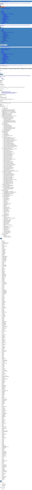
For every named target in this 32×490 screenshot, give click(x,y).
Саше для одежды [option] (4, 189)
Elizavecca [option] (3, 308)
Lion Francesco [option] (4, 370)
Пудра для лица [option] (6, 209)
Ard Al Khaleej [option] (4, 259)
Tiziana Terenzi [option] (4, 454)
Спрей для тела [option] (6, 211)
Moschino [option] (3, 394)
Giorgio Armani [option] (4, 328)
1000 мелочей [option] (4, 234)
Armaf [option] (3, 261)
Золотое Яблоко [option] (4, 476)
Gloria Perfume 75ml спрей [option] (7, 129)
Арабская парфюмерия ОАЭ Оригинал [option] (8, 117)
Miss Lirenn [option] (3, 386)
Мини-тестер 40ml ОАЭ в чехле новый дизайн (17, 65)
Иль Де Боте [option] (4, 477)
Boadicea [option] (3, 272)
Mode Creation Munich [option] (5, 390)
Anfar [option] (3, 255)
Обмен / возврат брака (6, 16)
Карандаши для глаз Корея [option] (7, 219)
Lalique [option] (3, 364)
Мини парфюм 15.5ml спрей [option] (8, 180)
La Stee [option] (3, 362)
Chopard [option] (3, 289)
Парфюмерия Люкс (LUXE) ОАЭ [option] (7, 113)
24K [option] (2, 240)
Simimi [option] (3, 440)
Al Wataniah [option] (3, 252)
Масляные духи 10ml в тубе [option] (8, 176)
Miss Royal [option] (3, 388)
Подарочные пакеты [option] (7, 236)
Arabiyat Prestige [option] (4, 258)
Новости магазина (5, 36)
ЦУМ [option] (3, 479)
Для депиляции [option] (6, 199)
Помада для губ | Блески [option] (7, 208)
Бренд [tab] (2, 78)
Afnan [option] (3, 245)
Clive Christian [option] (4, 293)
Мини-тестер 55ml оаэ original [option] (8, 142)
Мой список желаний (4, 1)
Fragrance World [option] (4, 321)
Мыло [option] (5, 206)
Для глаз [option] (5, 216)
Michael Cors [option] (4, 385)
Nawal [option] (3, 401)
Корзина (4, 21)
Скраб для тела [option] (6, 228)
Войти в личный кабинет (6, 19)
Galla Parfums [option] (4, 324)
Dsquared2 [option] (3, 302)
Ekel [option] (2, 305)
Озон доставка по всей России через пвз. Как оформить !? (9, 92)
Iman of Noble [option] (4, 342)
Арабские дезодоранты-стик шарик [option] (9, 187)
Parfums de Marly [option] (4, 413)
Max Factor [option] (3, 381)
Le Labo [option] (3, 369)
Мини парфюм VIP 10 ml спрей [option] (8, 175)
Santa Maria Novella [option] (4, 431)
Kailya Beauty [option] (4, 351)
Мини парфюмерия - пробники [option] (7, 171)
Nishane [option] (3, 403)
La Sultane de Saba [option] (4, 363)
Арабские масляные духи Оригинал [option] (7, 116)
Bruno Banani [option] (4, 277)
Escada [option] (3, 311)
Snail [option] (3, 443)
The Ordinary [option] (4, 451)
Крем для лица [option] (6, 202)
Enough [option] (3, 310)
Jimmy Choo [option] (4, 346)
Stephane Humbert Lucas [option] (5, 446)
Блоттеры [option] (5, 235)
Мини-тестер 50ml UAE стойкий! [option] (8, 141)
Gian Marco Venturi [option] (4, 326)
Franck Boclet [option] (4, 322)
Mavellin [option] (3, 380)
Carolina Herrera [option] (4, 283)
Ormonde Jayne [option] (4, 410)
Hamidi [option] (3, 335)
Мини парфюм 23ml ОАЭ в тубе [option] (8, 183)
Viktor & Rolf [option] (4, 465)
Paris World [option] (3, 414)
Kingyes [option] (3, 357)
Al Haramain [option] (4, 249)
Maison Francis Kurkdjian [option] (5, 376)
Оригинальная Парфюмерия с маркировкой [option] (8, 110)
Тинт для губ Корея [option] (6, 230)
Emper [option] (3, 309)
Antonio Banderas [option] (4, 256)
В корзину (1, 74)
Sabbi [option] (3, 429)
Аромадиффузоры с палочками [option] (8, 191)
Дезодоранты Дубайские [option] (6, 186)
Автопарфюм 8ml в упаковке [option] (8, 195)
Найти (1, 238)
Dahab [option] (3, 296)
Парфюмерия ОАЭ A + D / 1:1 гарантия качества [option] (9, 112)
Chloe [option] (3, 288)
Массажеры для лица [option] (7, 204)
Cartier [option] (3, 284)
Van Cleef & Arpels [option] (4, 460)
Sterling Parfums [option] (4, 447)
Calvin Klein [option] (4, 282)
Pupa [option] (3, 418)
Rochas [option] (3, 423)
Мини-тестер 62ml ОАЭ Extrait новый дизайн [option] (10, 145)
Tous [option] (3, 456)
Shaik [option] (3, 435)
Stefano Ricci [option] (4, 445)
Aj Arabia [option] (3, 246)
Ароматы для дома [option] (5, 190)
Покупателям (3, 31)
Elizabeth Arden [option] (4, 307)
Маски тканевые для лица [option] (7, 224)
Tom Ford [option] (3, 455)
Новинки (29, 75)
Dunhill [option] (3, 303)
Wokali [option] (3, 467)
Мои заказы (4, 20)
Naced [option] (3, 398)
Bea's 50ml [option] (6, 123)
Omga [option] (3, 407)
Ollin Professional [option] (4, 406)
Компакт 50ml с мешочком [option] (8, 166)
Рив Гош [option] (3, 478)
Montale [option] (3, 392)
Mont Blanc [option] (3, 391)
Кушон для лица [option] (6, 222)
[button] (16, 104)
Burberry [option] (3, 278)
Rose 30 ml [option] (5, 108)
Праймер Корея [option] (6, 226)
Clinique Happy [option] (4, 292)
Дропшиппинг (5, 17)
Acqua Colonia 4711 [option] (4, 243)
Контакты (3, 23)
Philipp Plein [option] (4, 416)
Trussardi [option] (3, 457)
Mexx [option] (3, 384)
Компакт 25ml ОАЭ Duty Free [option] (8, 149)
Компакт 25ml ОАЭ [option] (7, 150)
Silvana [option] (3, 439)
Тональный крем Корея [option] (7, 231)
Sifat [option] (2, 438)
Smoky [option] (3, 442)
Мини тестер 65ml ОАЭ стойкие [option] (8, 147)
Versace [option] (3, 462)
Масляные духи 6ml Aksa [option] (7, 172)
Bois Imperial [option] (4, 274)
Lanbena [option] (3, 365)
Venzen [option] (3, 461)
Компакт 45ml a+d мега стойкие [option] (8, 161)
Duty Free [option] (3, 304)
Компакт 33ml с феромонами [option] (8, 154)
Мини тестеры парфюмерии (6, 65)
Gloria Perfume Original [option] (5, 124)
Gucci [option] (3, 333)
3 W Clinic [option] (3, 241)
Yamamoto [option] (3, 469)
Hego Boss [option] (3, 337)
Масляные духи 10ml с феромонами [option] (9, 177)
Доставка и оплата (5, 34)
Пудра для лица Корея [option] (7, 227)
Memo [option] (3, 383)
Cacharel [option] (3, 281)
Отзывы (3, 41)
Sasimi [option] (3, 432)
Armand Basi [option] (4, 262)
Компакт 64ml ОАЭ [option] (7, 169)
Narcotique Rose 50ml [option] (7, 130)
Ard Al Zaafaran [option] (4, 260)
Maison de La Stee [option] (4, 375)
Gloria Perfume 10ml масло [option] (7, 125)
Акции (2, 12)
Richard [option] (3, 421)
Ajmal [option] (3, 247)
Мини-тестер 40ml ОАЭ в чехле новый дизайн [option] (10, 140)
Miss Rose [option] (3, 387)
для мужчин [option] (4, 485)
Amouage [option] (3, 254)
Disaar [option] (3, 300)
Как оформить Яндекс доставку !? (6, 91)
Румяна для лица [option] (6, 210)
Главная (3, 29)
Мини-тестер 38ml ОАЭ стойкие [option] (8, 138)
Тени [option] (5, 212)
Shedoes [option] (3, 436)
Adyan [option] (3, 244)
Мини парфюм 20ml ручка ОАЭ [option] (8, 182)
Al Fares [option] (3, 248)
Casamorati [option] (3, 285)
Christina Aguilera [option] (4, 291)
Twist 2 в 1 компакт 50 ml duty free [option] (9, 163)
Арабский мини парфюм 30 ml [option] (8, 118)
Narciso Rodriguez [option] (4, 399)
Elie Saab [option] (3, 306)
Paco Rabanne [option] (4, 412)
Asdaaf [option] (3, 263)
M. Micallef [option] (3, 374)
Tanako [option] (3, 450)
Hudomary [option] (3, 340)
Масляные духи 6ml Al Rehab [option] (8, 173)
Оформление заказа (5, 22)
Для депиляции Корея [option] (7, 217)
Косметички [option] (5, 201)
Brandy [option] (3, 276)
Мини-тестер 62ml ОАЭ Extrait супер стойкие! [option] (10, 146)
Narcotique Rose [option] (4, 400)
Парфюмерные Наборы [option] (5, 184)
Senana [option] (3, 433)
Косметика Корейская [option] (5, 215)
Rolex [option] (3, 425)
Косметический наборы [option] (7, 220)
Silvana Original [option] (4, 132)
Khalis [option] (3, 355)
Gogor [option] (3, 331)
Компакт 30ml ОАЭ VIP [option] (7, 152)
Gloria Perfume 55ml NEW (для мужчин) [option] (9, 128)
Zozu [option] (3, 475)
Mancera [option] (3, 377)
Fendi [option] (3, 317)
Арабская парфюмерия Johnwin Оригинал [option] (10, 121)
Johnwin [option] (3, 348)
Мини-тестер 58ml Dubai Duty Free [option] (9, 143)
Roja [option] (3, 424)
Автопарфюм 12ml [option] (6, 194)
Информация (5, 14)
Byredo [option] (3, 280)
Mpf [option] (2, 396)
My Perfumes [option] (4, 397)
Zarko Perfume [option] (4, 473)
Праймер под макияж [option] (7, 198)
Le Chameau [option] (4, 368)
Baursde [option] (3, 269)
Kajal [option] (3, 352)
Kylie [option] (3, 359)
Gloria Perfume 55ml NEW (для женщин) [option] (9, 127)
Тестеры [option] (5, 136)
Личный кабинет (4, 18)
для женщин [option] (4, 484)
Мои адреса (4, 39)
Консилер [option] (5, 200)
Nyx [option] (2, 405)
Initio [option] (3, 343)
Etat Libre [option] (3, 313)
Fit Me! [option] (3, 319)
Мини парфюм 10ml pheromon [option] (8, 178)
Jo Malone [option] (3, 347)
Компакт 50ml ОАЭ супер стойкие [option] (9, 165)
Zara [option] (2, 472)
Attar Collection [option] (4, 265)
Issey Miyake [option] (4, 344)
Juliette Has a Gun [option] (4, 350)
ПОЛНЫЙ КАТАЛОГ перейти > (6, 8)
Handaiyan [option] (3, 336)
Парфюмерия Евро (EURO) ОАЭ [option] (7, 114)
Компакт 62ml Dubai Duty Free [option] (8, 168)
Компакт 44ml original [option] (7, 160)
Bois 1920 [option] (3, 273)
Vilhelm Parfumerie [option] (4, 466)
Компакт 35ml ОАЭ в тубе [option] (7, 156)
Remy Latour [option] (4, 420)
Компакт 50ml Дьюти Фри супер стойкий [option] (10, 164)
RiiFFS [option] (3, 422)
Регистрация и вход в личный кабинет (8, 13)
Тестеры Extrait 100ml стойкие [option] (8, 135)
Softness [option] (3, 444)
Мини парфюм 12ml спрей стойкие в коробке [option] (10, 179)
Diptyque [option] (3, 299)
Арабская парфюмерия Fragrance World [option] (9, 120)
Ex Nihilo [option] (3, 314)
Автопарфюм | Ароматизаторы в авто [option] (7, 193)
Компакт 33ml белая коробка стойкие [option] (9, 153)
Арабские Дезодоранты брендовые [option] (9, 188)
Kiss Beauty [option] (3, 358)
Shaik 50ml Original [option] (5, 131)
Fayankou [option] (3, 316)
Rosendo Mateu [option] (4, 428)
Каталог (3, 11)
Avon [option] (3, 267)
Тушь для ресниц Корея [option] (7, 232)
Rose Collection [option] (4, 427)
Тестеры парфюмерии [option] (5, 134)
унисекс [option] (3, 486)
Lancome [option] (3, 366)
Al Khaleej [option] (3, 250)
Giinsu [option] (3, 327)
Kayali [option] (3, 353)
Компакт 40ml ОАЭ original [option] (8, 158)
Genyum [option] (3, 325)
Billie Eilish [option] (3, 271)
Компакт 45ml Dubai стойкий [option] (8, 162)
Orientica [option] (3, 408)
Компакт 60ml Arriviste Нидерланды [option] (9, 167)
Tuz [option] (2, 458)
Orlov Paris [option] (3, 409)
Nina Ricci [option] (3, 402)
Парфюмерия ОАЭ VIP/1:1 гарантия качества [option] (8, 109)
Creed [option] (3, 295)
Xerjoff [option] (3, 468)
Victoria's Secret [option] (4, 464)
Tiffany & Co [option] (4, 453)
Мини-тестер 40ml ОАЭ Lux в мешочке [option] (9, 139)
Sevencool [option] (3, 434)
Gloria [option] (3, 330)
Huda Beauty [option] (4, 339)
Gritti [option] (3, 332)
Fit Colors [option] (3, 318)
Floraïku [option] (3, 320)
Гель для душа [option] (6, 197)
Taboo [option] (3, 449)
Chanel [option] (3, 287)
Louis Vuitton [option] (4, 373)
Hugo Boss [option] (3, 341)
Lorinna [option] (3, 372)
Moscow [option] (3, 395)
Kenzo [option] (3, 354)
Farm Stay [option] (3, 315)
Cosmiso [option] (3, 294)
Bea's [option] (3, 270)
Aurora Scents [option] (4, 266)
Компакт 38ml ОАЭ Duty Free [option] (8, 157)
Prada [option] (3, 417)
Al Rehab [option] (3, 251)
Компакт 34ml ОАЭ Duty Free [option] (8, 155)
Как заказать (4, 15)
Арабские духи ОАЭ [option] (7, 119)
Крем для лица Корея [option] (7, 221)
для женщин (3, 76)
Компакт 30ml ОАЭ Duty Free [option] (8, 151)
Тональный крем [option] (6, 213)
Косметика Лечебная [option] (5, 233)
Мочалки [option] (5, 205)
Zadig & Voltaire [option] (4, 471)
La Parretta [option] (3, 361)
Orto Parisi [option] (3, 411)
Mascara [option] (3, 379)
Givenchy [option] (3, 329)
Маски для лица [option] (6, 223)
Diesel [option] (3, 298)
